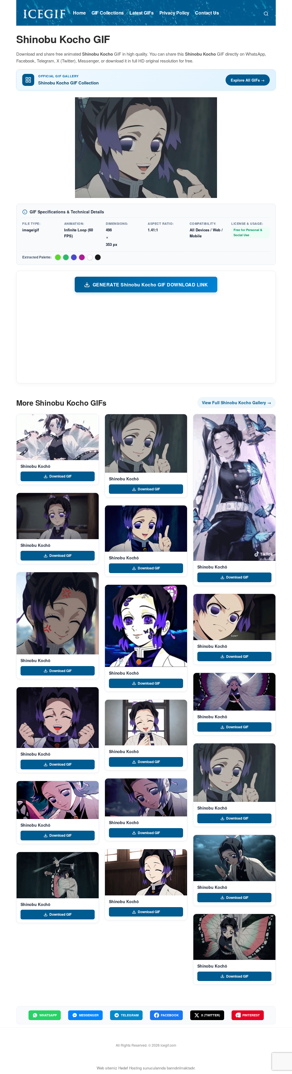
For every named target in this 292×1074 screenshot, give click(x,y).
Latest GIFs (141, 12)
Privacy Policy (174, 12)
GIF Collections (108, 12)
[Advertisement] (146, 337)
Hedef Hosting (130, 1068)
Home (79, 12)
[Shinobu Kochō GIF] (58, 437)
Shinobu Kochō (35, 466)
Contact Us (207, 12)
